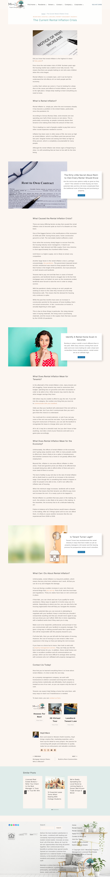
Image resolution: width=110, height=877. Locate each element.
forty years (38, 61)
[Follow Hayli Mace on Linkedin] (54, 750)
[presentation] (55, 782)
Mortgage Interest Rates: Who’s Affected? (41, 759)
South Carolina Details (80, 842)
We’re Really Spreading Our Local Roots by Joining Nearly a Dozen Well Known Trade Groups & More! (77, 786)
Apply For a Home (78, 833)
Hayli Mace (45, 733)
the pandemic (48, 263)
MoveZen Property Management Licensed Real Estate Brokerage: (85, 852)
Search (42, 825)
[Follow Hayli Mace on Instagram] (48, 750)
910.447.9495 (97, 4)
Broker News (37, 16)
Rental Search (77, 828)
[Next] (84, 792)
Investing (45, 16)
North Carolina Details (80, 845)
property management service (44, 648)
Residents (74, 16)
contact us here (55, 698)
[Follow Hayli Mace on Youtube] (51, 750)
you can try (50, 590)
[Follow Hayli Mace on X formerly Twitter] (45, 750)
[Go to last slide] (25, 792)
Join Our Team (77, 839)
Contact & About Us (79, 836)
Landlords (52, 16)
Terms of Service (86, 854)
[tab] (53, 809)
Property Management (63, 16)
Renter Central (77, 831)
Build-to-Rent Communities (67, 758)
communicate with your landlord (45, 403)
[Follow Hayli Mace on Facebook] (41, 750)
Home (43, 14)
